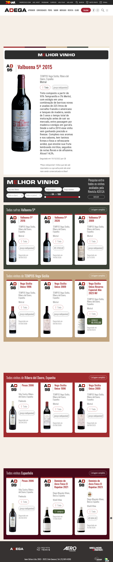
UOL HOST (36, 2)
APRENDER (31, 10)
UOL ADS (70, 2)
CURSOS (53, 2)
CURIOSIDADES (42, 10)
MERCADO (63, 10)
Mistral (43, 82)
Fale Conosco (52, 559)
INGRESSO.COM (25, 2)
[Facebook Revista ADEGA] (94, 10)
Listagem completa (98, 209)
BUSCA (81, 2)
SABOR (56, 10)
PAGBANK (45, 2)
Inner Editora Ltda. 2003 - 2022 (35, 559)
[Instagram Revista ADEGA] (98, 10)
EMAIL (105, 2)
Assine (85, 10)
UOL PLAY (61, 2)
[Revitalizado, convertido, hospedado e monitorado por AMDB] (107, 559)
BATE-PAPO (93, 2)
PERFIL (50, 10)
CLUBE (77, 10)
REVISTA (70, 10)
